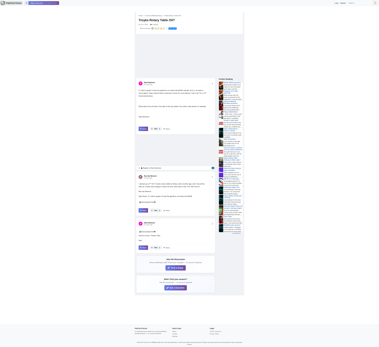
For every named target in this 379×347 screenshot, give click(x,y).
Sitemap (174, 336)
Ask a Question (176, 288)
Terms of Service (215, 331)
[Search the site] (375, 3)
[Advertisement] (189, 51)
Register (343, 3)
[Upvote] (151, 128)
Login (336, 3)
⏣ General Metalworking (153, 15)
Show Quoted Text (147, 202)
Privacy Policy (214, 334)
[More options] (212, 83)
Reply (144, 129)
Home (141, 15)
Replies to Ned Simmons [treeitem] (178, 168)
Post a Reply (177, 268)
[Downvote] (159, 128)
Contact (174, 334)
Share (167, 129)
